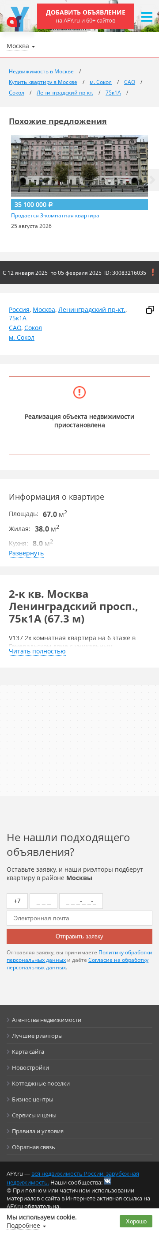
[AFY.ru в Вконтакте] (107, 1181)
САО (15, 327)
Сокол (33, 327)
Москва (44, 309)
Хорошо (136, 1221)
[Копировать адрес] (150, 310)
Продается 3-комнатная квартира (55, 215)
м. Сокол (21, 337)
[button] (152, 180)
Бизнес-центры (32, 1099)
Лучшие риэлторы (37, 1036)
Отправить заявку (79, 936)
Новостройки (30, 1067)
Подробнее (23, 1225)
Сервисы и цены (34, 1115)
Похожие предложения (58, 121)
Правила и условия (38, 1131)
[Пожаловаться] (152, 272)
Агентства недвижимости (46, 1020)
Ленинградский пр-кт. (91, 309)
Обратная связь (33, 1147)
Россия (19, 309)
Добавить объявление (85, 16)
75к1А (17, 318)
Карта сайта (28, 1052)
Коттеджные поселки (41, 1083)
